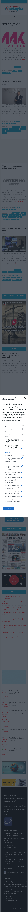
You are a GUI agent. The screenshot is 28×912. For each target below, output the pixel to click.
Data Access (14, 514)
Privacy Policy (22, 514)
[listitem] (14, 425)
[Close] (25, 398)
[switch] (22, 429)
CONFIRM (8, 508)
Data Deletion (5, 514)
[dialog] (14, 456)
